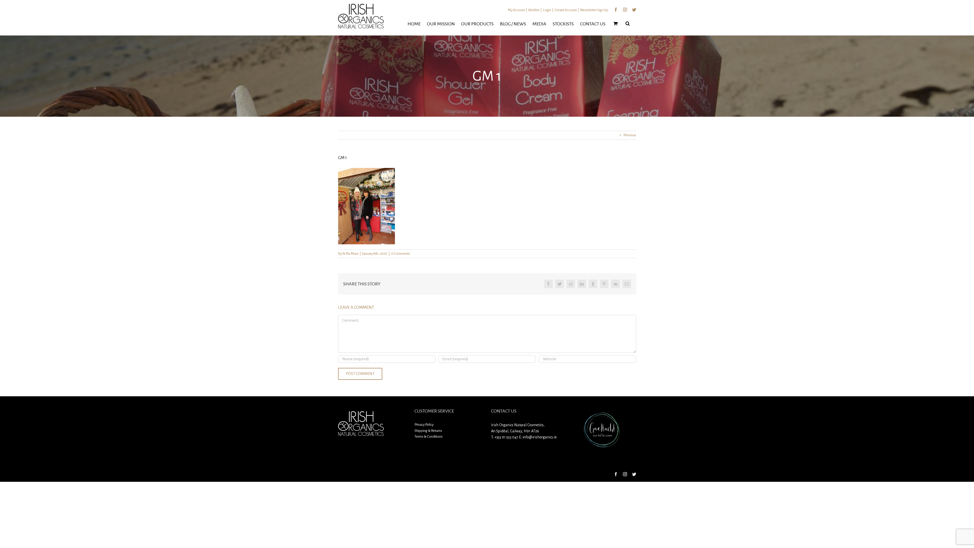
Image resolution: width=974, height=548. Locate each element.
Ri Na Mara (350, 253)
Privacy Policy (423, 424)
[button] (627, 23)
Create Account (565, 10)
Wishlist (534, 10)
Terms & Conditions (428, 436)
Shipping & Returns (428, 431)
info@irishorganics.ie (540, 437)
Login (547, 10)
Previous (629, 135)
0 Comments (400, 253)
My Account (516, 10)
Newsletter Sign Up (594, 10)
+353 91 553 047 (506, 437)
